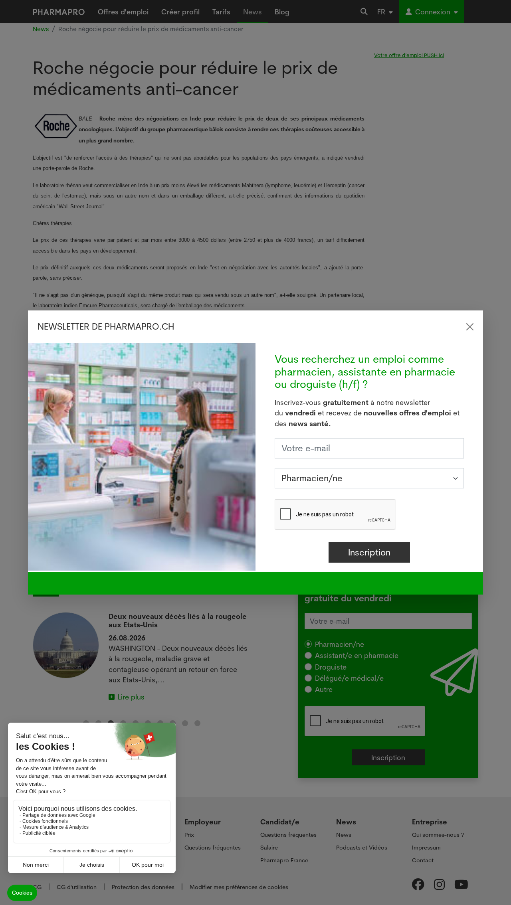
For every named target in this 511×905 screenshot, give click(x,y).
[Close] (470, 327)
